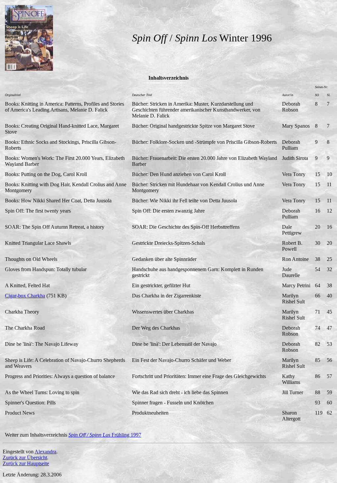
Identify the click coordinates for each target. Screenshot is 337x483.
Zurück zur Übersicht (25, 457)
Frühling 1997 (104, 435)
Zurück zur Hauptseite (26, 463)
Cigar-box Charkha (25, 295)
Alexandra (45, 451)
